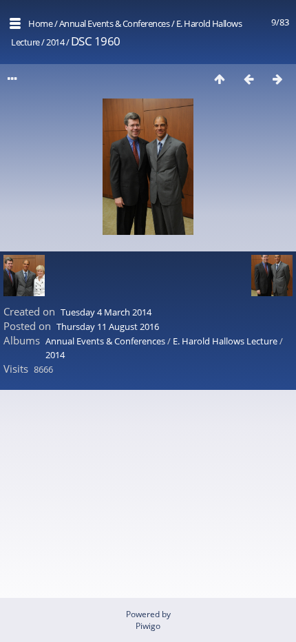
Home (40, 23)
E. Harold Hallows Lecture (225, 341)
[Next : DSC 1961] (277, 79)
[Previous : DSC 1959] (248, 79)
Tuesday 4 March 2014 (106, 312)
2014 (55, 42)
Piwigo (148, 626)
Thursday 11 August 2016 (107, 326)
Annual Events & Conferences (114, 23)
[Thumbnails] (219, 79)
